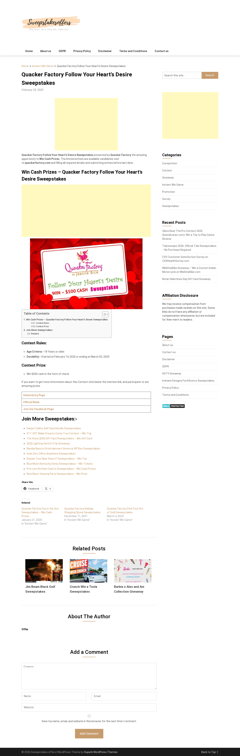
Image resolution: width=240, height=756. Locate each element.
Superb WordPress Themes (101, 752)
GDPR (62, 51)
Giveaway (168, 177)
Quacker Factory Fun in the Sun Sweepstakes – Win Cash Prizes (40, 512)
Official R (28, 402)
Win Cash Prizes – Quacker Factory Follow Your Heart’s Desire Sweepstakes (67, 319)
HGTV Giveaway (171, 373)
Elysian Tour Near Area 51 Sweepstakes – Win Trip (57, 458)
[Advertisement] (86, 124)
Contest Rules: (43, 323)
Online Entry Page (34, 395)
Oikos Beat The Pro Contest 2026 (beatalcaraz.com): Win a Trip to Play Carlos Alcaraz (188, 234)
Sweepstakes (170, 206)
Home (29, 51)
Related (35, 333)
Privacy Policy (82, 51)
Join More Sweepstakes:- (40, 330)
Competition (169, 163)
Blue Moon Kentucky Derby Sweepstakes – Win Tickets (60, 463)
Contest (167, 170)
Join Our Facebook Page (38, 409)
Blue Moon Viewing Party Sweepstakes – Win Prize (57, 473)
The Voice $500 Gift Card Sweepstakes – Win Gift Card (59, 438)
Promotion (168, 191)
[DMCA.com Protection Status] (173, 407)
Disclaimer (105, 51)
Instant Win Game (42, 66)
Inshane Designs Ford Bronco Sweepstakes (188, 380)
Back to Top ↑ (209, 752)
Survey (166, 198)
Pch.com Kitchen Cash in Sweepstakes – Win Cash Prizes (61, 468)
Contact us (162, 51)
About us (45, 51)
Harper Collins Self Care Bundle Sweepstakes (54, 428)
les (38, 402)
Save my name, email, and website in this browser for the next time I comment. (89, 721)
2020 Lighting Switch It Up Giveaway (48, 443)
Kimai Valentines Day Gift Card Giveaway (186, 279)
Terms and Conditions (133, 51)
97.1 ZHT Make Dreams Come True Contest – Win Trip (59, 433)
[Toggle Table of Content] (103, 314)
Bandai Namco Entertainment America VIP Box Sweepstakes (63, 448)
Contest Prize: (42, 326)
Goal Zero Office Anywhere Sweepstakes (51, 453)
